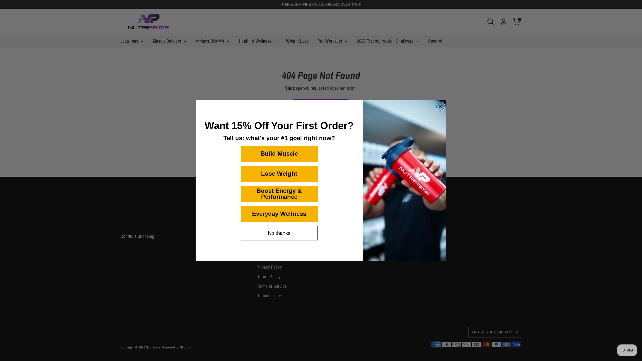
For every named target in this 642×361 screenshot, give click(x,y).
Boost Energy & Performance (279, 193)
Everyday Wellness (279, 213)
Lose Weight (279, 173)
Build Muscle (279, 153)
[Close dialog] (440, 106)
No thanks (279, 233)
